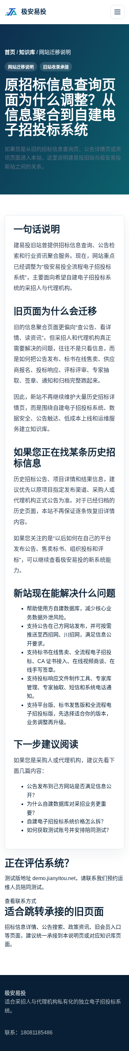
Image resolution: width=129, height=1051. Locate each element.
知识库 (27, 52)
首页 (10, 52)
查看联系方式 (20, 901)
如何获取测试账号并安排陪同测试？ (69, 830)
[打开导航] (117, 12)
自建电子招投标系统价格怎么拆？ (66, 821)
